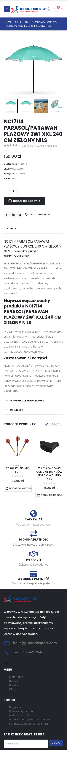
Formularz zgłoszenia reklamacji (28, 723)
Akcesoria (49, 465)
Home (8, 21)
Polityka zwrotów (19, 715)
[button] (7, 9)
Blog (12, 689)
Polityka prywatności (21, 711)
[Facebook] (7, 663)
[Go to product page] (18, 447)
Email (20, 215)
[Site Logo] (28, 9)
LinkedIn (13, 215)
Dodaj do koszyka (26, 200)
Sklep (18, 21)
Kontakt (14, 685)
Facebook (7, 215)
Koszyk (13, 680)
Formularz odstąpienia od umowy (29, 719)
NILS (14, 178)
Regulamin (15, 707)
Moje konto (16, 676)
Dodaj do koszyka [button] (20, 488)
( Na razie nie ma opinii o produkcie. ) (39, 146)
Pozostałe (20, 173)
